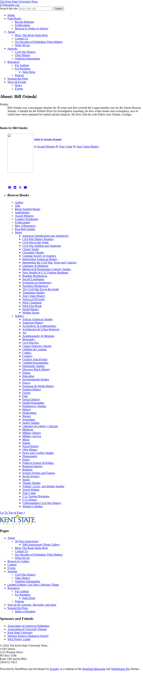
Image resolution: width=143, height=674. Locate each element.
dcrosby (54, 668)
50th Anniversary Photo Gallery (41, 544)
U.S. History (29, 499)
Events (19, 88)
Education (28, 376)
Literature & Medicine (35, 265)
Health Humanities (33, 402)
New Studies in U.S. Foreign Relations (45, 272)
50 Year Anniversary (27, 541)
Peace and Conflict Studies (38, 452)
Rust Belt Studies (25, 229)
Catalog (12, 564)
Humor (26, 416)
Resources (13, 61)
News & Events (16, 82)
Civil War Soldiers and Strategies (41, 245)
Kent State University (20, 632)
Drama (26, 372)
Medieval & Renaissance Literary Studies (46, 269)
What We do (22, 45)
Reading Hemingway (34, 275)
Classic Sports (30, 249)
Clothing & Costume (34, 349)
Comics (26, 352)
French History (31, 399)
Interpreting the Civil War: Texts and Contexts (49, 262)
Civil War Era (30, 342)
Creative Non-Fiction (34, 359)
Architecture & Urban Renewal (40, 329)
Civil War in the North (35, 242)
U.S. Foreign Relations (35, 496)
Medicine (27, 429)
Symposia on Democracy (37, 282)
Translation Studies (33, 292)
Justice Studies (30, 422)
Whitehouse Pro (120, 668)
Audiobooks (22, 212)
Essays (26, 382)
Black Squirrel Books (27, 209)
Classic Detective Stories (36, 346)
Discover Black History (36, 369)
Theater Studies (31, 483)
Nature (26, 442)
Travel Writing (30, 489)
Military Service (31, 436)
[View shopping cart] (9, 4)
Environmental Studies (35, 379)
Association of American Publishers (28, 625)
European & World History (38, 386)
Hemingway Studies (34, 406)
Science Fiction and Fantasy (38, 473)
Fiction (26, 392)
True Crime (65, 146)
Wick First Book (32, 305)
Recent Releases (24, 21)
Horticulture (29, 412)
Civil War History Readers (37, 239)
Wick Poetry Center (19, 639)
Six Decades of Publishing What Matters (39, 41)
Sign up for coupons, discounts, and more (31, 604)
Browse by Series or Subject (31, 28)
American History (32, 322)
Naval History (30, 446)
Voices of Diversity (33, 299)
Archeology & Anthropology (39, 326)
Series (18, 232)
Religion (27, 469)
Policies (19, 75)
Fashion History (31, 389)
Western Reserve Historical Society (28, 635)
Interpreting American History (40, 259)
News (18, 85)
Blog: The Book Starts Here (31, 35)
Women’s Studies (32, 506)
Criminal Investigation (35, 362)
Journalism (28, 419)
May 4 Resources (25, 225)
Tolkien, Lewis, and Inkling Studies (43, 486)
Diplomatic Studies (33, 366)
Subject (19, 316)
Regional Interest (32, 466)
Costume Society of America (39, 255)
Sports (26, 479)
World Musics (30, 309)
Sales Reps (28, 71)
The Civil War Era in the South (40, 289)
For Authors (22, 65)
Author (19, 202)
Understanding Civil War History (41, 503)
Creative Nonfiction (26, 219)
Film (25, 396)
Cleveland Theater (33, 252)
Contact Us (21, 38)
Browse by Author (18, 561)
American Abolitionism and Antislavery (45, 235)
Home (11, 15)
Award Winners (46, 146)
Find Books (14, 18)
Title (17, 205)
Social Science (30, 476)
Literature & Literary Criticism (40, 426)
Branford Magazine (93, 668)
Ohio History (22, 55)
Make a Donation (25, 611)
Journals (12, 48)
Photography (29, 456)
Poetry (26, 459)
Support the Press (17, 78)
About (11, 31)
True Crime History (87, 146)
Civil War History (25, 51)
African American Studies (37, 319)
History (26, 409)
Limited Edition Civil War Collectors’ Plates (33, 584)
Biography (28, 339)
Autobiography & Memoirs (38, 336)
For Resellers (22, 68)
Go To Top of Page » (12, 512)
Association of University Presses (27, 629)
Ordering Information (27, 58)
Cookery (27, 356)
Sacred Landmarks (33, 279)
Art (24, 332)
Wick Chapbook (32, 302)
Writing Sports (30, 312)
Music (26, 439)
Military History (31, 432)
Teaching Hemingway (35, 285)
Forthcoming (22, 25)
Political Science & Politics (38, 462)
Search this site (9, 8)
